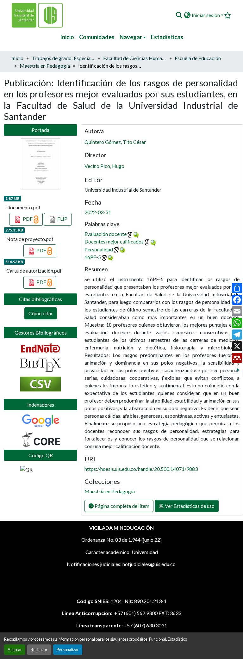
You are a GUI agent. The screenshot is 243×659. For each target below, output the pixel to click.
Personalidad (98, 249)
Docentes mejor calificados (114, 241)
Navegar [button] (131, 37)
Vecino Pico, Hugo (104, 166)
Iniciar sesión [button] (206, 15)
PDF (28, 219)
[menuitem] (133, 37)
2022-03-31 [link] (97, 212)
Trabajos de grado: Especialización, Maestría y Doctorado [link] (63, 58)
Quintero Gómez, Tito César (115, 142)
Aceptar (15, 649)
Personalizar (68, 649)
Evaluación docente (105, 234)
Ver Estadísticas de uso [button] (189, 506)
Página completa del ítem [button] (121, 506)
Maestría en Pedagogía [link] (45, 66)
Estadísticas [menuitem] (167, 37)
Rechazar (39, 649)
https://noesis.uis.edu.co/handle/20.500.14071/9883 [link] (141, 469)
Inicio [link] (17, 58)
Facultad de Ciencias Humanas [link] (134, 58)
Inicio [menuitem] (67, 37)
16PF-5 (92, 257)
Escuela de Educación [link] (198, 58)
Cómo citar (40, 313)
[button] (179, 15)
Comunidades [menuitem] (97, 37)
